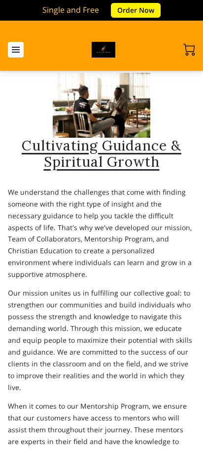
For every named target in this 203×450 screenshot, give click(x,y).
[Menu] (16, 50)
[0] (189, 50)
